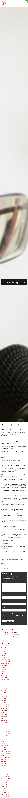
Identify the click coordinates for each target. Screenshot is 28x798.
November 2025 (5, 661)
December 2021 (5, 751)
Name (4, 594)
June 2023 (4, 716)
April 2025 (4, 675)
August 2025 (4, 667)
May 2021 (3, 763)
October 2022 (5, 732)
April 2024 (4, 696)
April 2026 (4, 651)
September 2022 (5, 733)
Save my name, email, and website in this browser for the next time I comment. (12, 616)
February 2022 (5, 747)
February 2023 (5, 724)
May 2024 (4, 694)
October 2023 (5, 708)
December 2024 (5, 683)
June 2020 (4, 784)
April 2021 (4, 765)
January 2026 (5, 657)
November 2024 (5, 685)
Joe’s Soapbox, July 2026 (7, 638)
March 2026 (4, 653)
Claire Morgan (7, 424)
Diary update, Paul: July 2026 (9, 636)
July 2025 (4, 669)
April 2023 (4, 720)
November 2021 (5, 753)
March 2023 (4, 722)
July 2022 (4, 737)
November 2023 (5, 706)
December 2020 (5, 773)
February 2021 (5, 769)
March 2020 (4, 790)
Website (4, 607)
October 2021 (5, 755)
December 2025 (5, 659)
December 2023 (5, 704)
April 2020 (4, 788)
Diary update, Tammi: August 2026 (10, 634)
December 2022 (5, 728)
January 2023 (5, 726)
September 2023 (5, 710)
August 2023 (4, 712)
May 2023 (4, 718)
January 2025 (5, 681)
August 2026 (4, 646)
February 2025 (5, 679)
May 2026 (3, 649)
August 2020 (4, 780)
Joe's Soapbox (23, 424)
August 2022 (4, 735)
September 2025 (5, 665)
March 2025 (4, 677)
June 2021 (4, 761)
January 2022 (5, 749)
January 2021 (4, 771)
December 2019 (5, 794)
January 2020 (5, 792)
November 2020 (5, 775)
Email (4, 601)
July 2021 (3, 759)
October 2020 (5, 776)
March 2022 (4, 745)
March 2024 (4, 698)
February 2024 (5, 700)
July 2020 (4, 782)
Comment (5, 581)
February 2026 (5, 655)
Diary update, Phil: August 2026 (9, 632)
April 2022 (4, 743)
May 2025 (3, 673)
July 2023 (4, 714)
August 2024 (4, 689)
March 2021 (4, 767)
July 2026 (4, 647)
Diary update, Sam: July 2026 (9, 640)
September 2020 (5, 778)
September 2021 (5, 757)
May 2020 (4, 786)
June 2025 (4, 671)
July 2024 (4, 690)
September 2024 (5, 687)
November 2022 (5, 730)
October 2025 (5, 663)
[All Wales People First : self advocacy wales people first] (4, 2)
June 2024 (4, 692)
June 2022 (4, 739)
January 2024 (5, 702)
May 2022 (4, 741)
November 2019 (5, 796)
